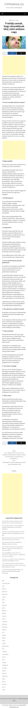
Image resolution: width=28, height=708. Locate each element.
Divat (3, 602)
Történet (4, 673)
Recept (3, 657)
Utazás (3, 681)
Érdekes (4, 613)
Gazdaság (4, 621)
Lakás (3, 640)
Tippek (16, 20)
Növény (4, 643)
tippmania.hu (14, 4)
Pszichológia (5, 654)
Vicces (3, 687)
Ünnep (3, 678)
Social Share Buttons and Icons (10, 705)
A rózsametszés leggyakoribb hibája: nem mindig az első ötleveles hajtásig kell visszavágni (12, 571)
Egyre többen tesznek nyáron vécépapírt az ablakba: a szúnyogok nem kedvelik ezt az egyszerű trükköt (12, 548)
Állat (3, 580)
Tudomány (4, 676)
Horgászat (4, 627)
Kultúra (12, 20)
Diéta (3, 599)
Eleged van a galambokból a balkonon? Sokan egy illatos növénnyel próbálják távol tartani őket (13, 533)
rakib (13, 700)
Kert (3, 632)
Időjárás (4, 629)
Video (3, 689)
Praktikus (4, 651)
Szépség (4, 662)
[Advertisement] (14, 65)
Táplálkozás (5, 665)
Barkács (4, 589)
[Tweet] (21, 53)
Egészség (4, 605)
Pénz (3, 648)
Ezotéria (4, 616)
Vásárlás (4, 684)
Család (3, 597)
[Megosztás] (12, 53)
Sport (3, 659)
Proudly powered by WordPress (9, 698)
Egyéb (3, 608)
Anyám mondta (6, 583)
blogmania (4, 594)
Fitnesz (4, 619)
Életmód (4, 610)
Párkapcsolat (5, 646)
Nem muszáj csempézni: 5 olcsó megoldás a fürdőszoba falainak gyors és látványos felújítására (13, 527)
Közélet (4, 635)
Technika (4, 668)
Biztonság (4, 591)
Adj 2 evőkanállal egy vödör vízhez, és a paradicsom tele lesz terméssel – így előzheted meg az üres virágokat (13, 554)
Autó (3, 586)
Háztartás (4, 624)
